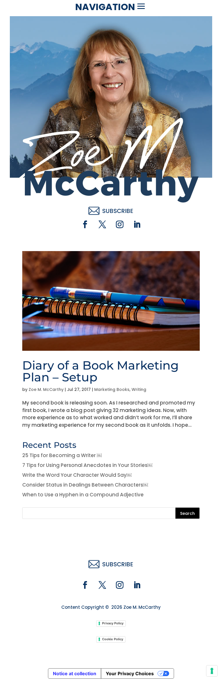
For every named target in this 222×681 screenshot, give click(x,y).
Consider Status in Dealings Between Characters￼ (85, 484)
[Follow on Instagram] (119, 224)
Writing (139, 389)
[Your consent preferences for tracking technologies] (211, 670)
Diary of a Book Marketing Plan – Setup (100, 371)
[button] (141, 6)
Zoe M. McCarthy (46, 389)
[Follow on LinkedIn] (137, 224)
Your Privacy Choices (130, 673)
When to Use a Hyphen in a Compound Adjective (83, 494)
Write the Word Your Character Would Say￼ (77, 475)
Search (187, 513)
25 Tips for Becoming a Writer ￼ (62, 455)
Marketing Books (112, 389)
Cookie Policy (112, 639)
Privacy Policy (112, 623)
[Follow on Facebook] (84, 224)
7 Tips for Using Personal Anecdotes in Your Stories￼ (87, 465)
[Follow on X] (102, 224)
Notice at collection (74, 673)
